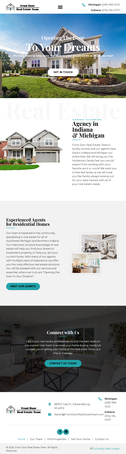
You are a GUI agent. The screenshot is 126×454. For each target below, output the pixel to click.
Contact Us (101, 439)
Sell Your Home (80, 439)
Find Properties (56, 439)
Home (21, 439)
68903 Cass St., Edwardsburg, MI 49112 (72, 406)
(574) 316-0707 (111, 10)
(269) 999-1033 (111, 4)
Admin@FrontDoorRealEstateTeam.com (79, 414)
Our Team (36, 439)
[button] (60, 7)
